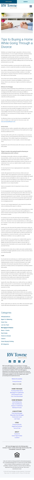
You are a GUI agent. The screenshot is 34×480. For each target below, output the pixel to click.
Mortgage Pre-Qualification (17, 392)
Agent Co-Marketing (6, 319)
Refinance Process (17, 407)
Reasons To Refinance (17, 405)
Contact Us (17, 433)
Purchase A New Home (17, 390)
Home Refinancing (17, 402)
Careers (3, 338)
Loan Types (17, 418)
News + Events (5, 330)
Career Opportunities (17, 435)
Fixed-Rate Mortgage (17, 413)
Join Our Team (5, 325)
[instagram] (19, 362)
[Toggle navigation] (31, 6)
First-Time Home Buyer (17, 396)
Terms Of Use (17, 428)
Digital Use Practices (17, 426)
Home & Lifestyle (6, 336)
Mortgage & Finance (7, 327)
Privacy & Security (17, 381)
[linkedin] (14, 362)
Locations (17, 437)
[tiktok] (24, 362)
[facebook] (10, 362)
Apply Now (8, 1)
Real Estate (4, 333)
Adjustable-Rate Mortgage (17, 415)
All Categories (5, 344)
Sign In (25, 1)
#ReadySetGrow (5, 316)
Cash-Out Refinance (17, 403)
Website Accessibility (17, 378)
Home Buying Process (17, 394)
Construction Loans (17, 417)
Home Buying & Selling (7, 341)
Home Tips (4, 322)
